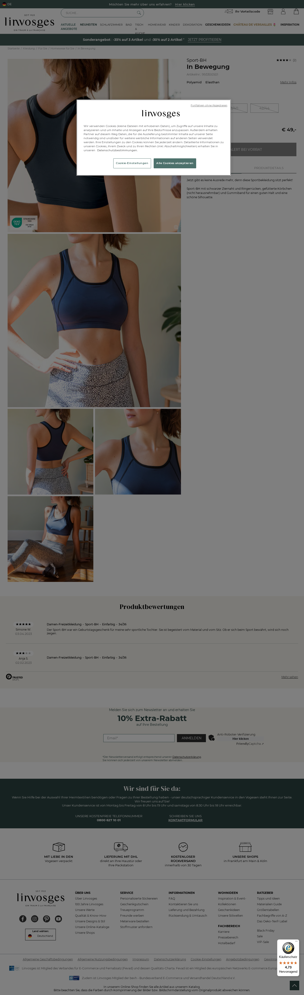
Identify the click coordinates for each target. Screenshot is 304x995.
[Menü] (296, 942)
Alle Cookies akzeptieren (175, 163)
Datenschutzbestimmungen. (117, 150)
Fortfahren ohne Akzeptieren (209, 105)
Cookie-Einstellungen (132, 163)
